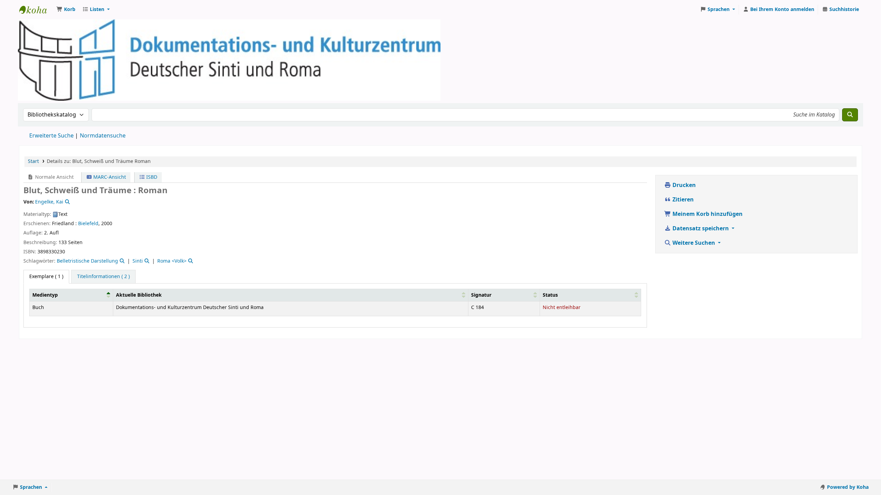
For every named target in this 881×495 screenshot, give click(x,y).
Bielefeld (88, 223)
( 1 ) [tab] (46, 276)
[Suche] (850, 114)
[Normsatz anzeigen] (66, 202)
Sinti (137, 261)
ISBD (151, 177)
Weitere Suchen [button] (694, 243)
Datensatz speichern (700, 228)
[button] (66, 9)
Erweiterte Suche (51, 136)
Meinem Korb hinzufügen (707, 214)
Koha (36, 9)
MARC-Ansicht (109, 177)
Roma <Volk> (172, 261)
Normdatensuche (103, 136)
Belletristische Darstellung (87, 261)
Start (33, 161)
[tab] (103, 277)
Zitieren (682, 200)
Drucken (683, 185)
